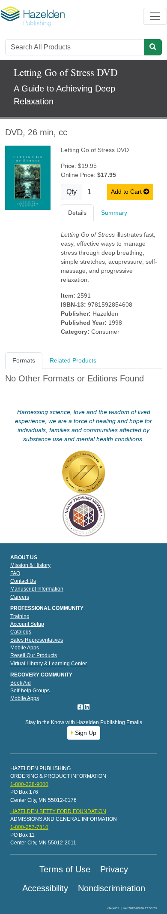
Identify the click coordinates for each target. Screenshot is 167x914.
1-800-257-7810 (29, 827)
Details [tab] (77, 212)
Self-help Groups (30, 691)
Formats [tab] (23, 360)
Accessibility (45, 888)
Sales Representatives (36, 640)
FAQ (15, 573)
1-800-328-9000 (29, 784)
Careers (19, 597)
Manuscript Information (36, 589)
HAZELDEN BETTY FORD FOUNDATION (58, 811)
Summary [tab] (114, 212)
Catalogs (20, 632)
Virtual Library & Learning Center (48, 664)
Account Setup (27, 624)
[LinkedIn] (86, 707)
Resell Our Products (33, 655)
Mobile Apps (24, 648)
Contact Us (23, 581)
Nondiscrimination (111, 888)
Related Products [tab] (73, 360)
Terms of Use (64, 869)
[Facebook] (81, 707)
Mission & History (30, 565)
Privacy (114, 869)
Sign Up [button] (84, 732)
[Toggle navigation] (155, 16)
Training (20, 616)
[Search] (153, 47)
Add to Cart (127, 191)
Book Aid (20, 683)
